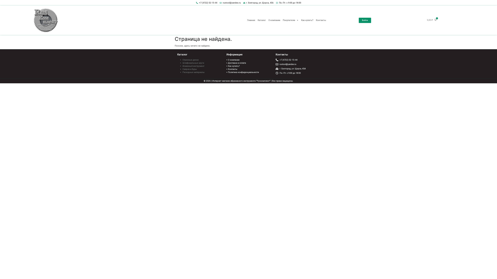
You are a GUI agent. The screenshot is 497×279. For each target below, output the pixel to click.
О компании (274, 20)
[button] (431, 20)
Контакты (321, 20)
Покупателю (289, 20)
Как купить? (307, 20)
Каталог (262, 20)
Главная (251, 20)
